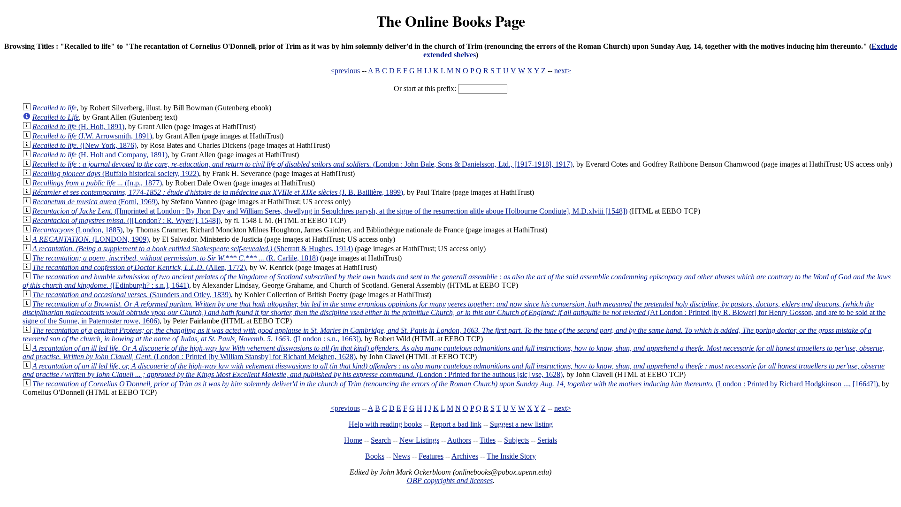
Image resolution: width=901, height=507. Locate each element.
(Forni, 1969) (95, 202)
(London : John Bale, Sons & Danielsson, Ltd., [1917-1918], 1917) (302, 164)
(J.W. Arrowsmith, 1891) (92, 136)
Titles (488, 440)
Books (374, 456)
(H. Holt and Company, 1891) (100, 155)
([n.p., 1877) (97, 183)
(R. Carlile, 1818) (175, 258)
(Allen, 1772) (139, 267)
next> (562, 71)
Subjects (516, 440)
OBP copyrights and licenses (450, 480)
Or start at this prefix (424, 88)
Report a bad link (455, 424)
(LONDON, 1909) (90, 239)
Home (353, 440)
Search (381, 440)
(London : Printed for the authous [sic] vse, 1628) (454, 370)
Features (431, 456)
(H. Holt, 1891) (78, 127)
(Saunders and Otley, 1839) (131, 295)
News (401, 456)
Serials (547, 440)
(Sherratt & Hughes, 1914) (192, 249)
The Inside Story (511, 456)
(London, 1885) (77, 230)
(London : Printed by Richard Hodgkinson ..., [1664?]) (455, 384)
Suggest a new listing (521, 424)
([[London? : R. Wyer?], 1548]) (126, 220)
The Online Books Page (450, 21)
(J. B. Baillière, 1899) (217, 192)
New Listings (419, 440)
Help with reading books (385, 424)
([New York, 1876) (84, 145)
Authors (459, 440)
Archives (464, 456)
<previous (345, 71)
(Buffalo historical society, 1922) (115, 173)
